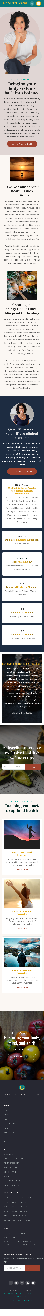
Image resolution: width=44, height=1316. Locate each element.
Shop (6, 1128)
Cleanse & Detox (11, 1185)
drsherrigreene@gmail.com (17, 1233)
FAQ (6, 1137)
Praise (7, 1119)
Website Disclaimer (28, 1293)
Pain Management (12, 1167)
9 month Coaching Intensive (17, 1211)
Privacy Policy (21, 1297)
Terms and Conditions (22, 1300)
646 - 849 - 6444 (10, 1238)
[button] (38, 3)
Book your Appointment (22, 471)
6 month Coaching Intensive (17, 1207)
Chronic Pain (10, 1172)
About (7, 1115)
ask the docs (10, 1133)
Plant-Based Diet (11, 1163)
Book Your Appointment (22, 144)
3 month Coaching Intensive (17, 1202)
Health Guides (10, 1124)
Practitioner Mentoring (15, 1215)
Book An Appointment (22, 1003)
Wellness (8, 1154)
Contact (8, 1142)
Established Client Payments (17, 1220)
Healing (7, 1176)
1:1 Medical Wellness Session (17, 1198)
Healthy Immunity (12, 1181)
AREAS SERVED (10, 1293)
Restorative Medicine (13, 1158)
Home (6, 1110)
